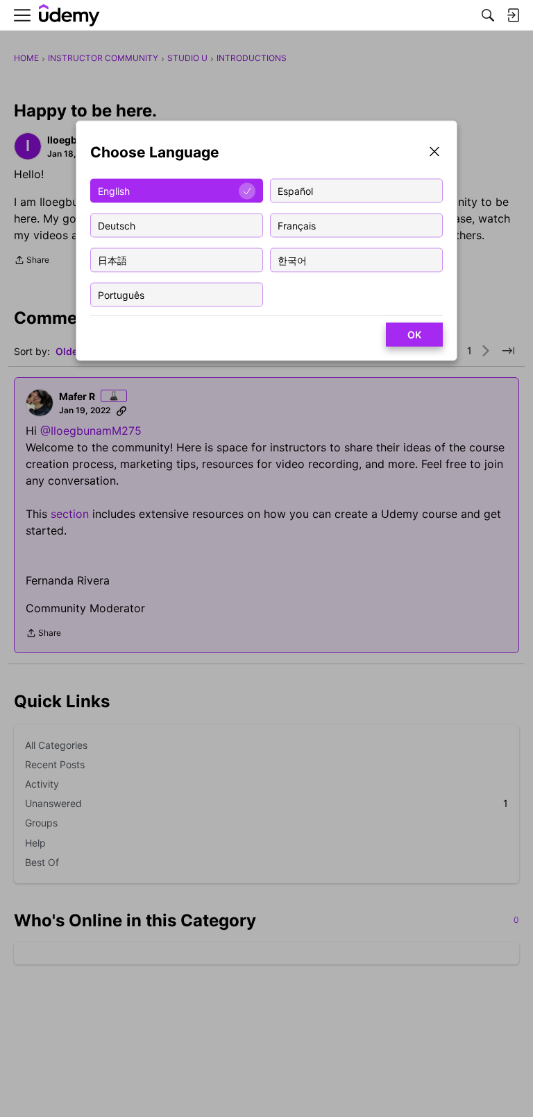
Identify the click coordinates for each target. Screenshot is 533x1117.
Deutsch (116, 225)
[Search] (487, 15)
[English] (69, 15)
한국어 (292, 260)
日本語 (112, 260)
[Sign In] (512, 15)
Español (295, 190)
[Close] (434, 153)
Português (121, 294)
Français (297, 225)
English (114, 190)
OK (414, 334)
